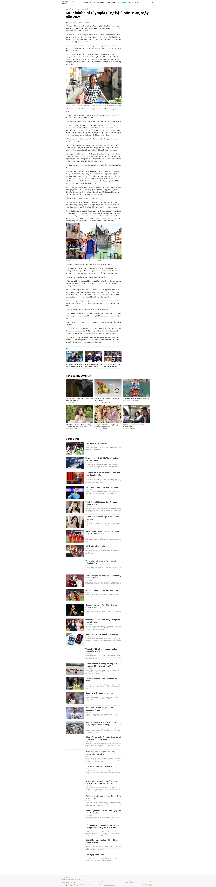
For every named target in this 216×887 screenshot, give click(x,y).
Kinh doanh (100, 2)
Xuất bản (85, 2)
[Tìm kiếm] (153, 2)
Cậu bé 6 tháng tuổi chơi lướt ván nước (136, 398)
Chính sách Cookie (109, 885)
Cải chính (137, 2)
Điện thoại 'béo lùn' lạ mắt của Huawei (101, 634)
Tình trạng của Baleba (94, 855)
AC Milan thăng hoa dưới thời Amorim (101, 590)
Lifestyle (130, 2)
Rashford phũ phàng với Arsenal (99, 693)
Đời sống (123, 2)
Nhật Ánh (68, 22)
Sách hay (92, 2)
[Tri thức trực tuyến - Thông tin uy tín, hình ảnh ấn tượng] (69, 2)
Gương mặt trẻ (81, 9)
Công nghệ (115, 2)
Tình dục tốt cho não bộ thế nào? (99, 767)
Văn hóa (108, 2)
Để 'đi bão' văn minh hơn (96, 546)
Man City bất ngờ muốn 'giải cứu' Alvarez (102, 487)
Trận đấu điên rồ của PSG (96, 443)
